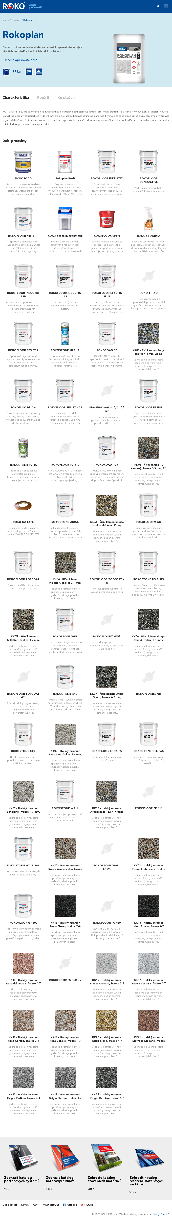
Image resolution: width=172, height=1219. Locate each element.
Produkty (16, 19)
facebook (72, 1204)
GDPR (36, 1204)
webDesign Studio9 (159, 1214)
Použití (43, 97)
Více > (7, 1188)
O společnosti (10, 1204)
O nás (6, 19)
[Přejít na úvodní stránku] (24, 5)
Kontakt (25, 1204)
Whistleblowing (51, 1204)
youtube (88, 1204)
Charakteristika (16, 97)
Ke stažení (66, 97)
